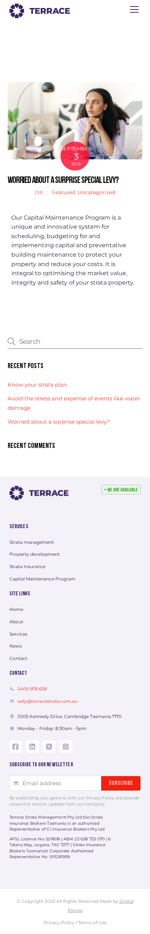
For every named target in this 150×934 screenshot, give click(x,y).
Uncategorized (96, 192)
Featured (63, 192)
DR (39, 192)
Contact (18, 673)
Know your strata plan (37, 384)
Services (18, 527)
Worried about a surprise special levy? (63, 180)
